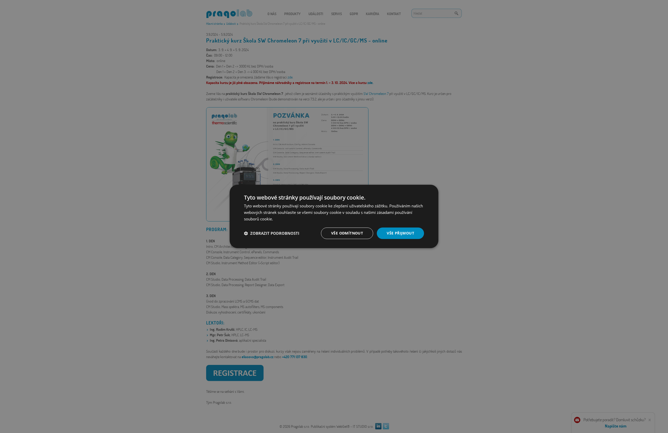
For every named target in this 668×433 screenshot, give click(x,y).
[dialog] (334, 216)
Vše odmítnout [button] (347, 233)
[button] (271, 233)
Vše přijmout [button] (400, 233)
